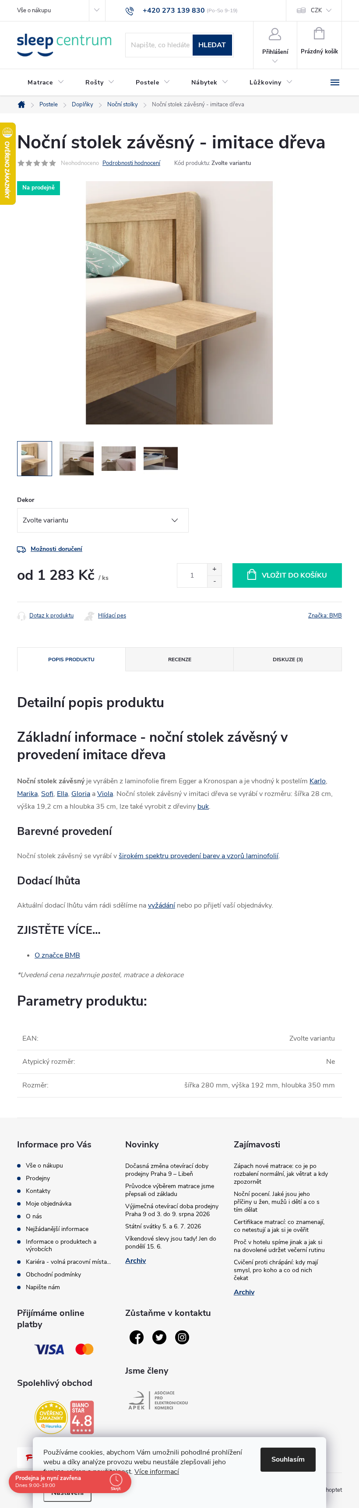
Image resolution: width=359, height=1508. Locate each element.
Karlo (318, 781)
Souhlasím (288, 1459)
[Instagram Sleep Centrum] (182, 1337)
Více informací (156, 1471)
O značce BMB (57, 955)
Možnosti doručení (56, 549)
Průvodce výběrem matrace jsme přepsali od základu (169, 1190)
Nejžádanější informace (57, 1229)
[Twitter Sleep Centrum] (159, 1337)
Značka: (325, 616)
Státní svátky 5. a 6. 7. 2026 (163, 1226)
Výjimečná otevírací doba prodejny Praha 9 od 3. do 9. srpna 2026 (171, 1210)
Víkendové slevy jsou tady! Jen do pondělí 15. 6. (170, 1242)
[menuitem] (46, 82)
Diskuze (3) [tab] (288, 659)
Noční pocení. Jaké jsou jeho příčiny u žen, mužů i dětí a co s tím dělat (277, 1202)
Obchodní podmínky (53, 1274)
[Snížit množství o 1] (214, 581)
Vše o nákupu (34, 10)
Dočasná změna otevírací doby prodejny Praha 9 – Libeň (166, 1170)
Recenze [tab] (179, 659)
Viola (105, 794)
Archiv (135, 1260)
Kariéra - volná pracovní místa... (68, 1262)
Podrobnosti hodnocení (131, 163)
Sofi (47, 794)
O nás (34, 1216)
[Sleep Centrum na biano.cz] (82, 1417)
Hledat (212, 45)
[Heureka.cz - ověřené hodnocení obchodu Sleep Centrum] (51, 1417)
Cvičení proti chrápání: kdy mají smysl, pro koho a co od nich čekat (276, 1270)
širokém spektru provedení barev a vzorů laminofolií (198, 856)
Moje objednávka (48, 1203)
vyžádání (161, 905)
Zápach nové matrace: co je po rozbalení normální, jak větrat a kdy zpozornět (281, 1174)
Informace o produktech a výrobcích (61, 1245)
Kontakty (38, 1191)
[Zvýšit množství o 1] (214, 569)
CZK (316, 10)
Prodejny (38, 1178)
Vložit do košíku (294, 575)
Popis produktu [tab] (71, 659)
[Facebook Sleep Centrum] (136, 1337)
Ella (62, 794)
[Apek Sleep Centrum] (158, 1400)
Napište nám (43, 1287)
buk (203, 806)
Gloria (80, 794)
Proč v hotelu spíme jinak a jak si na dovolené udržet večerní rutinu (279, 1246)
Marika (27, 794)
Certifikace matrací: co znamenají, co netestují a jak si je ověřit (279, 1226)
